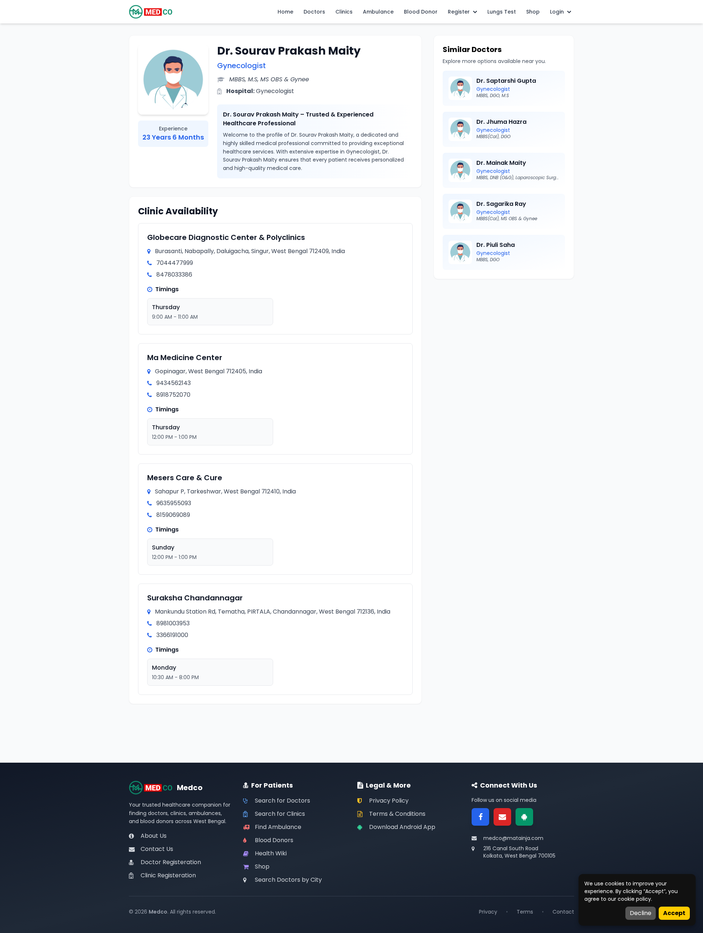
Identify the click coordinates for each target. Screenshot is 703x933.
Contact (563, 911)
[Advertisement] (504, 339)
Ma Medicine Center (184, 357)
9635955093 (173, 503)
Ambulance (378, 11)
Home (285, 11)
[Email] (502, 817)
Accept (674, 913)
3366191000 (172, 635)
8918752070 (173, 394)
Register (459, 11)
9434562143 (173, 383)
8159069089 (173, 515)
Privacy (488, 911)
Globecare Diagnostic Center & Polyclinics (226, 237)
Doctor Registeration (171, 862)
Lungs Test (501, 11)
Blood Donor (421, 11)
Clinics (344, 11)
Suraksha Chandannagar (195, 598)
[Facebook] (480, 817)
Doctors (314, 11)
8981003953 (173, 623)
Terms (525, 911)
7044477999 (174, 263)
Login (557, 11)
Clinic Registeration (168, 875)
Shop (533, 11)
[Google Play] (524, 817)
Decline (640, 913)
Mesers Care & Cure (184, 478)
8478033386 (174, 274)
